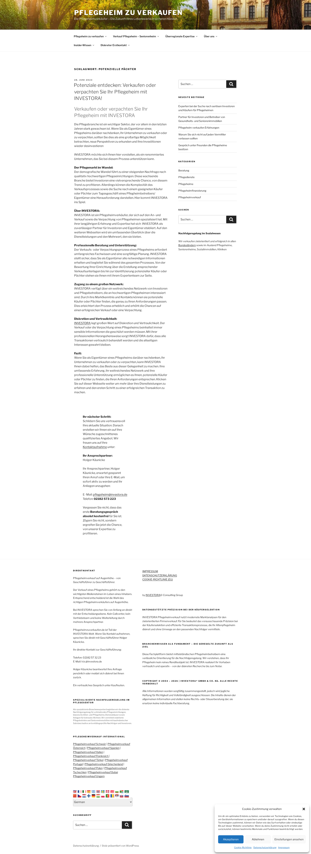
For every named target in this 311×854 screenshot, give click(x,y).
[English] (75, 791)
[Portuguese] (108, 795)
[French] (80, 791)
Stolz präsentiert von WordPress (120, 845)
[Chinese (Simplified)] (75, 795)
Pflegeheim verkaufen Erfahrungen (198, 127)
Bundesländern (187, 245)
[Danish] (108, 791)
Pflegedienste (186, 177)
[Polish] (103, 795)
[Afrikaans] (122, 791)
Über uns (209, 36)
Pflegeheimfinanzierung (192, 190)
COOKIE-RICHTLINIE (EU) (157, 579)
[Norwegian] (98, 791)
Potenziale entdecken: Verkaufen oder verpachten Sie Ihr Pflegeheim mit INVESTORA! (115, 91)
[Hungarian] (98, 795)
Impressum (284, 847)
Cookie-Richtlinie (243, 847)
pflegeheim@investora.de (110, 494)
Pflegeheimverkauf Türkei (88, 759)
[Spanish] (89, 791)
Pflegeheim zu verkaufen (128, 13)
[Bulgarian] (117, 791)
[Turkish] (113, 791)
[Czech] (80, 795)
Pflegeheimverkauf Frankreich (91, 755)
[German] (94, 795)
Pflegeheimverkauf (189, 197)
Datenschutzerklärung (264, 847)
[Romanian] (113, 795)
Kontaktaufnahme (95, 447)
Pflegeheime (185, 183)
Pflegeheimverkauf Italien (88, 752)
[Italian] (84, 791)
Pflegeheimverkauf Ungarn (89, 776)
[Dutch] (84, 795)
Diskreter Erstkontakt (114, 45)
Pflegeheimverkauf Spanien (103, 747)
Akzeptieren (231, 839)
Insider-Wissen (82, 45)
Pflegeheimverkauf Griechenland (104, 764)
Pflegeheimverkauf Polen (88, 768)
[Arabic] (127, 791)
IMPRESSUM (150, 571)
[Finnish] (89, 795)
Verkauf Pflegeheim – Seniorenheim (134, 36)
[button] (304, 809)
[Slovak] (122, 795)
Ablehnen (258, 839)
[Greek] (94, 791)
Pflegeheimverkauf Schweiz (89, 743)
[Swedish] (103, 791)
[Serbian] (117, 795)
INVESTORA (82, 323)
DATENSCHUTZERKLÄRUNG (159, 575)
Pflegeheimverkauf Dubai (103, 772)
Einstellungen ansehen (289, 839)
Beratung (183, 170)
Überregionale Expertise (180, 36)
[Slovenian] (127, 795)
